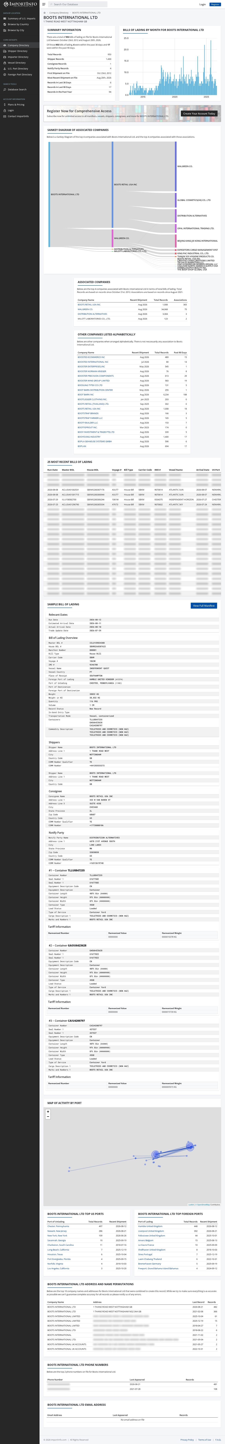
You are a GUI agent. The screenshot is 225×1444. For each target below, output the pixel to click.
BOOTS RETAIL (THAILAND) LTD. (93, 403)
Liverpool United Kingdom (151, 1230)
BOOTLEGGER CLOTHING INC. (92, 399)
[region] (20, 726)
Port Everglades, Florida (58, 1259)
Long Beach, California (58, 1249)
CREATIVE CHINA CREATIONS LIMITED (195, 260)
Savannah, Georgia (56, 1240)
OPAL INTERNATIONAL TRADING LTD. (195, 228)
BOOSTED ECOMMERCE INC (91, 357)
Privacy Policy (187, 1439)
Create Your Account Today (199, 113)
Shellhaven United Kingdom (151, 1249)
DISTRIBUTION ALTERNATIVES (192, 215)
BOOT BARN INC (86, 394)
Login (202, 4)
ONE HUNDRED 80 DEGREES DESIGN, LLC (197, 264)
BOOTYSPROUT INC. (87, 427)
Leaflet (191, 1204)
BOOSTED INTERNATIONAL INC (93, 361)
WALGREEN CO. (185, 166)
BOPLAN (82, 446)
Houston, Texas (55, 1254)
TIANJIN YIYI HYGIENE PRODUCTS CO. (195, 256)
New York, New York (57, 1235)
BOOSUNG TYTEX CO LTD (90, 385)
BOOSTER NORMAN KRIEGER (92, 371)
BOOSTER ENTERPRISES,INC (91, 366)
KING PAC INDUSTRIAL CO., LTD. (193, 253)
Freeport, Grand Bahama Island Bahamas (158, 1268)
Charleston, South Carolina (60, 1244)
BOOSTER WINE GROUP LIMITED (94, 380)
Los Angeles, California (58, 1268)
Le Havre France (146, 1244)
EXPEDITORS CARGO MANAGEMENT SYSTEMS (199, 249)
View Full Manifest (204, 605)
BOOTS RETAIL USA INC (125, 184)
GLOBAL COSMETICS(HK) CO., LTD (194, 200)
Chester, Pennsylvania (58, 1226)
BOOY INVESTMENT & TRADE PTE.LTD (96, 432)
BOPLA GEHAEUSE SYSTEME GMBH (95, 441)
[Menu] (44, 4)
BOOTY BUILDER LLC (88, 422)
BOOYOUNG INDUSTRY (89, 436)
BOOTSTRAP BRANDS (88, 413)
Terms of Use (204, 1439)
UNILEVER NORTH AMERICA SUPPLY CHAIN (198, 265)
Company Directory (59, 12)
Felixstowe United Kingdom (151, 1235)
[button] (47, 1111)
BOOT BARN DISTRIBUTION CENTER (95, 389)
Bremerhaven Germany (149, 1263)
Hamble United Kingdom (150, 1226)
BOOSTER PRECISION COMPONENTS (96, 375)
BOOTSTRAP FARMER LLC (90, 418)
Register (215, 4)
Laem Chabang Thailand (150, 1259)
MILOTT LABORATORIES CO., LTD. (130, 251)
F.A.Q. (218, 1439)
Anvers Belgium (145, 1240)
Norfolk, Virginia (55, 1263)
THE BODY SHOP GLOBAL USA (192, 269)
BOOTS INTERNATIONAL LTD (65, 194)
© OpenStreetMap (202, 1204)
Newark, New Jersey (57, 1230)
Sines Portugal (145, 1254)
